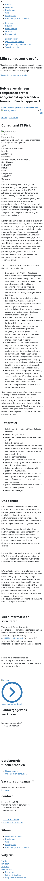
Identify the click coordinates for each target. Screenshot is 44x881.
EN (41, 113)
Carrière (8, 13)
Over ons (9, 23)
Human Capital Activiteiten (17, 18)
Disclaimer (10, 872)
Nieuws (8, 26)
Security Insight (12, 47)
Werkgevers (10, 15)
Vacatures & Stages (13, 836)
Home (8, 4)
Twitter (4, 861)
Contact (8, 31)
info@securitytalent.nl (13, 822)
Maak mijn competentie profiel (13, 75)
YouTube (5, 866)
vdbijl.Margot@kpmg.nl (12, 638)
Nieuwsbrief (10, 34)
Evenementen (11, 28)
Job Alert (5, 790)
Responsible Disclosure (15, 877)
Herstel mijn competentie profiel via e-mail (19, 107)
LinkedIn (5, 864)
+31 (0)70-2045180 (11, 819)
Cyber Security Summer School (19, 44)
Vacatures (9, 7)
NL (41, 110)
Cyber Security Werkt (14, 41)
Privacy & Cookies (13, 875)
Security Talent (11, 39)
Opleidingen (10, 10)
